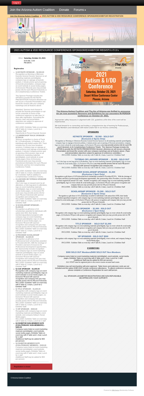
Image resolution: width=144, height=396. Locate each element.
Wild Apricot (115, 390)
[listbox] (121, 49)
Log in (16, 3)
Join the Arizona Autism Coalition (24, 16)
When (20, 58)
